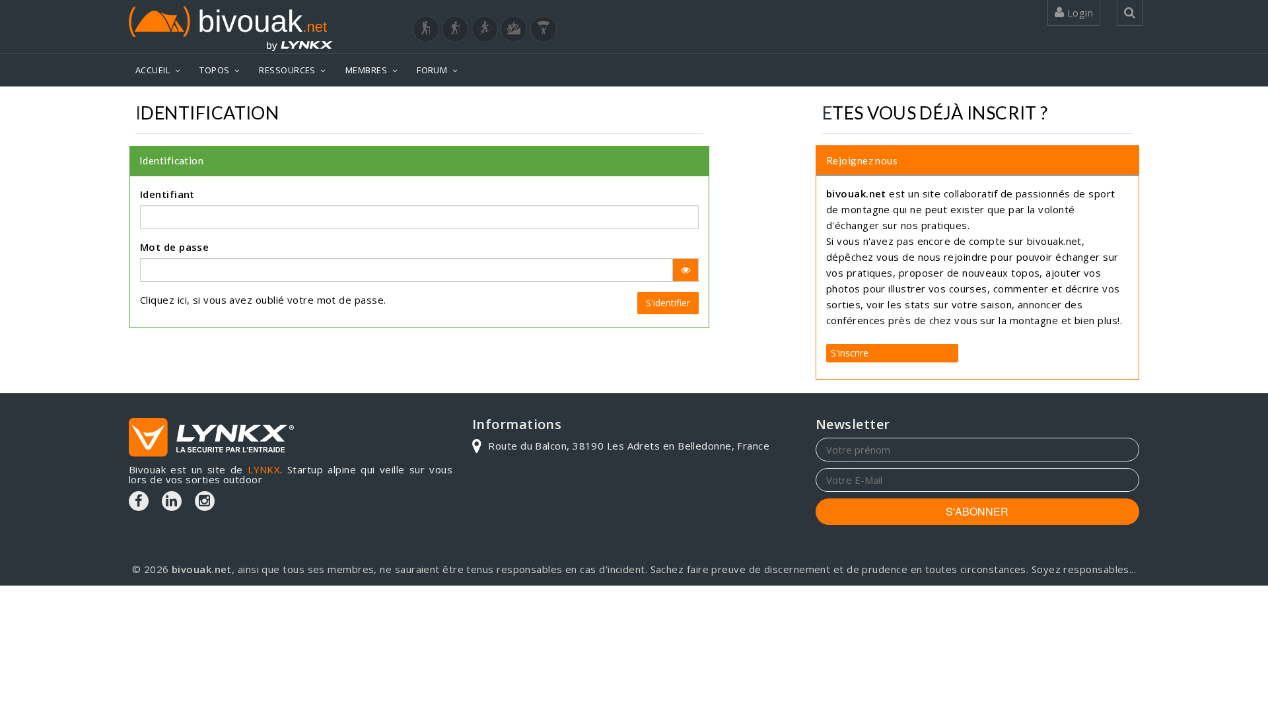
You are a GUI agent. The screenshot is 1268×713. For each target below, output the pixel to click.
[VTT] (514, 29)
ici (182, 299)
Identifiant (167, 194)
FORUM (432, 70)
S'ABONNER (977, 511)
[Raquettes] (455, 29)
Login (1078, 12)
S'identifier (668, 302)
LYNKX (264, 469)
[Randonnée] (426, 29)
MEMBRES (366, 70)
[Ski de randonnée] (485, 29)
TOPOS (214, 70)
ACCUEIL (152, 70)
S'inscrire (849, 353)
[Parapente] (543, 29)
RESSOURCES (287, 70)
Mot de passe (174, 247)
